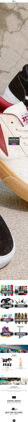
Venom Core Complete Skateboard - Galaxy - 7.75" (7, 369)
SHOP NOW (3, 348)
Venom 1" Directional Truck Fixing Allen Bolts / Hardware (20, 369)
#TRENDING (14, 355)
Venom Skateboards (7, 367)
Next (27, 362)
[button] (7, 368)
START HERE (3, 380)
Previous (1, 362)
